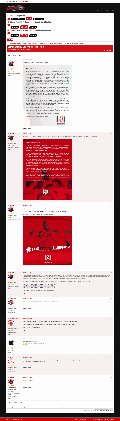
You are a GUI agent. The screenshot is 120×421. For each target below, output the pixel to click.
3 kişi (24, 128)
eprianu (12, 60)
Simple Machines (18, 419)
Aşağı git (10, 55)
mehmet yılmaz (14, 318)
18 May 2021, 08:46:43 (27, 357)
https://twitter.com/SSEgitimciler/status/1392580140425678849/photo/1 (48, 211)
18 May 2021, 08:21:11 (27, 338)
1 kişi (24, 308)
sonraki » (109, 50)
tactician (12, 339)
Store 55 (90, 419)
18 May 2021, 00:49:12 (27, 298)
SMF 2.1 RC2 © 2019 (10, 419)
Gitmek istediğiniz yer (89, 410)
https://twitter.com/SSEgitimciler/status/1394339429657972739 (39, 287)
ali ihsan (12, 377)
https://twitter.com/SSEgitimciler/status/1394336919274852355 (39, 284)
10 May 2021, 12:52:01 (27, 133)
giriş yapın (25, 1)
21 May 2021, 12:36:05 (27, 377)
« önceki (104, 50)
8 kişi (24, 293)
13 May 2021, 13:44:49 (27, 205)
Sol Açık (12, 357)
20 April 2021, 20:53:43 (27, 59)
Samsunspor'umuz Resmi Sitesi (80, 419)
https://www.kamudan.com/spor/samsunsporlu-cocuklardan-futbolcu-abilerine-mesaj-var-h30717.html (48, 324)
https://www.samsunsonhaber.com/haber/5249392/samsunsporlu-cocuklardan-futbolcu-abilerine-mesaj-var (50, 321)
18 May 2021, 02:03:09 (27, 318)
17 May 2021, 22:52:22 (27, 272)
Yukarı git (10, 402)
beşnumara (13, 298)
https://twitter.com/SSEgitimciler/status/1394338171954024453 (39, 286)
